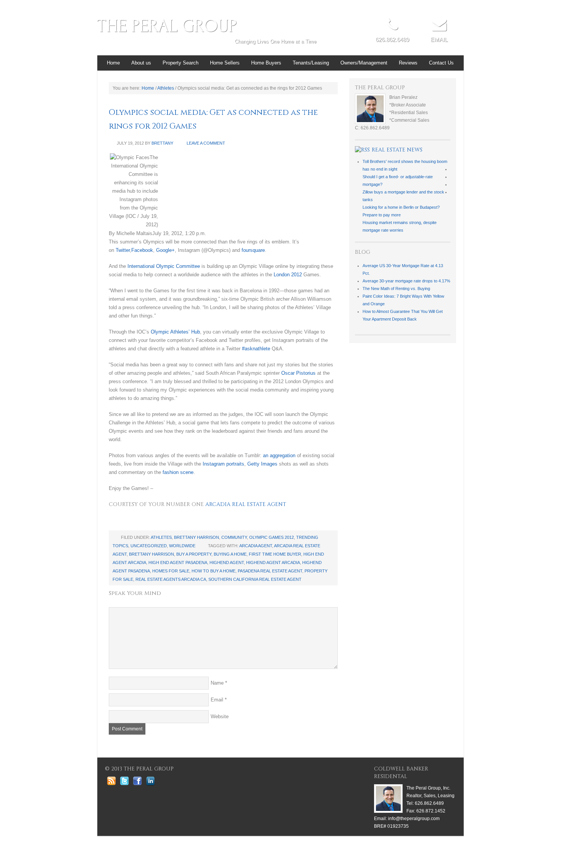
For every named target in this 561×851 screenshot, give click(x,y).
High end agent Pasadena (177, 562)
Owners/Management (363, 63)
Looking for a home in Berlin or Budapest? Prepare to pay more (401, 211)
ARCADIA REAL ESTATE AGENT (245, 504)
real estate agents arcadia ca (170, 579)
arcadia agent (255, 545)
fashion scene (178, 472)
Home (113, 63)
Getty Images (262, 464)
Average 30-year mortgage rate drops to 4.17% (406, 281)
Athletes (161, 537)
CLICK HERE (439, 45)
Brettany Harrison (196, 537)
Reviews (408, 63)
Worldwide (182, 545)
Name (217, 683)
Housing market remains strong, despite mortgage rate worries (400, 226)
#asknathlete (256, 348)
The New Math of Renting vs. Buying (396, 288)
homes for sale (170, 571)
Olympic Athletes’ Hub (175, 332)
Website (220, 716)
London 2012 (288, 274)
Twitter (123, 250)
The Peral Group (167, 26)
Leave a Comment (206, 143)
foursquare (253, 250)
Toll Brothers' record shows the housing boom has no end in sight (405, 165)
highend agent (227, 562)
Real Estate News (397, 149)
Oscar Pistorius (298, 373)
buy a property (193, 554)
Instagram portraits (223, 464)
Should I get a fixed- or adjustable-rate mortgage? (398, 180)
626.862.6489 (392, 39)
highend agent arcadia (273, 562)
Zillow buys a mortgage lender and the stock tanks (403, 196)
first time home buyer (275, 554)
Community (234, 537)
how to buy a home (213, 571)
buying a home (230, 554)
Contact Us (441, 63)
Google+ (165, 250)
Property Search (177, 65)
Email (217, 700)
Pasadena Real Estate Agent (270, 571)
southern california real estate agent (254, 579)
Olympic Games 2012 (271, 537)
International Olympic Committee (163, 266)
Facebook (142, 250)
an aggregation (279, 455)
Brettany (162, 143)
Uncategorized (149, 545)
